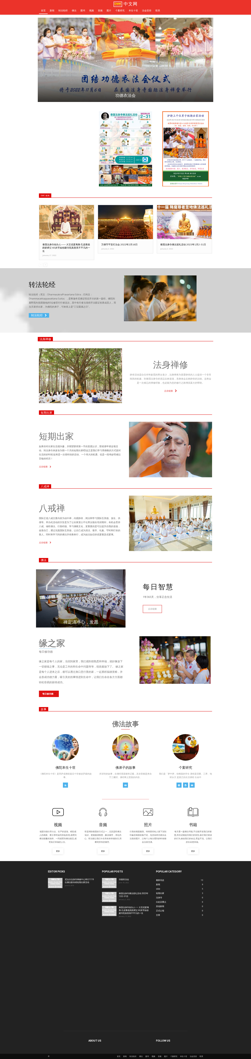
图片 (166, 1056)
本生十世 (183, 1056)
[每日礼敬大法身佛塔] (125, 60)
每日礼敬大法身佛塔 (125, 95)
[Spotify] (179, 785)
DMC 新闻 (45, 195)
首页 (118, 1056)
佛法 (43, 560)
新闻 (125, 1056)
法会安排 (193, 1056)
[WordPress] (185, 785)
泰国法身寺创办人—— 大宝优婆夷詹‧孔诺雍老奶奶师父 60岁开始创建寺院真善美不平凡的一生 (66, 247)
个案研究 (173, 1056)
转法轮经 (132, 1056)
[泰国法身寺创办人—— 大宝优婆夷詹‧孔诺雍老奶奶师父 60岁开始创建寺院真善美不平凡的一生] (66, 222)
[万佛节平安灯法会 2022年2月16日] (125, 222)
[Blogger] (65, 785)
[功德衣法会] (109, 883)
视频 (153, 1056)
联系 (201, 1056)
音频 (159, 1056)
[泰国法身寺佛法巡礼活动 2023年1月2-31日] (184, 222)
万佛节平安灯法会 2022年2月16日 (119, 244)
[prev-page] (41, 265)
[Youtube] (125, 785)
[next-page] (45, 265)
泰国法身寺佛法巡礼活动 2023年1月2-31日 (183, 244)
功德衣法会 (124, 879)
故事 (43, 709)
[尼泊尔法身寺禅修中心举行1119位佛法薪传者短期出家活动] (55, 883)
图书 (147, 1056)
